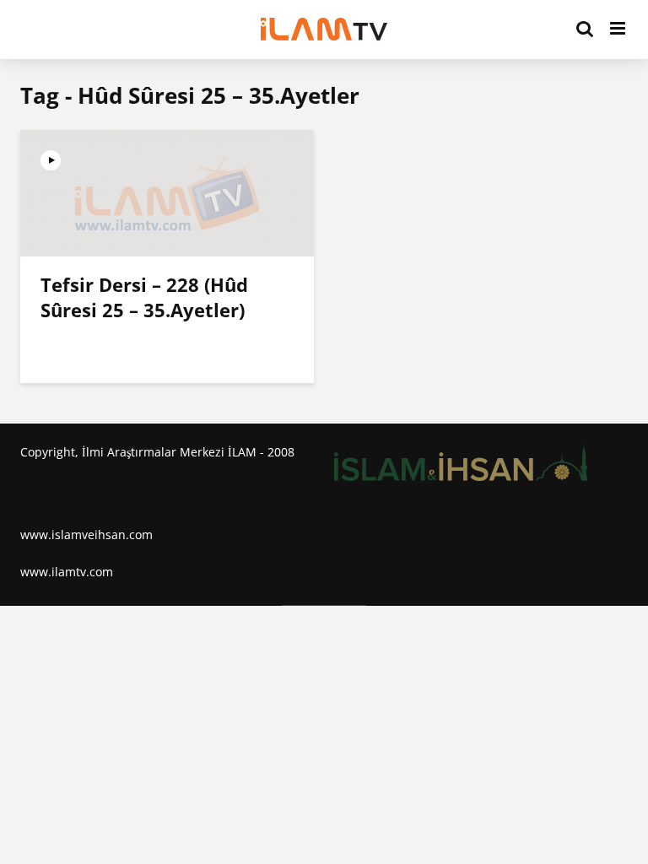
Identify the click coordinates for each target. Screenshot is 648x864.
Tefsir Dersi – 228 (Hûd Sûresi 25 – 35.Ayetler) (144, 297)
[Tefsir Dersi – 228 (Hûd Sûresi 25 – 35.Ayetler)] (167, 191)
